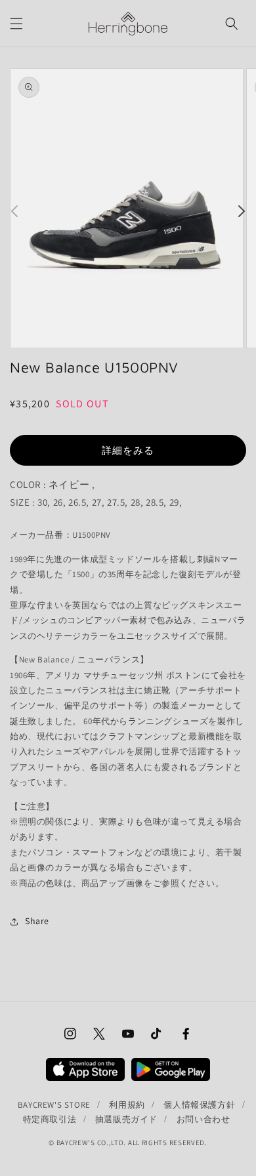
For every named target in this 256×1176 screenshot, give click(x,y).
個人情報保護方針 (199, 1104)
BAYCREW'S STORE (54, 1104)
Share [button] (37, 921)
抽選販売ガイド (126, 1119)
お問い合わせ (203, 1119)
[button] (16, 23)
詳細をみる (128, 450)
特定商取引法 (50, 1119)
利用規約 (126, 1104)
